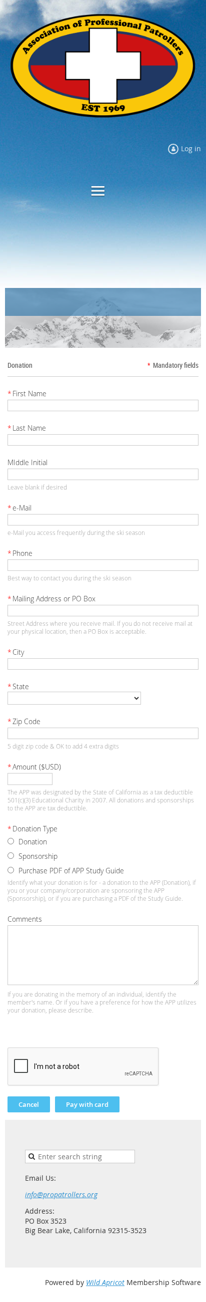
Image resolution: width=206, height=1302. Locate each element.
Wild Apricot (105, 1282)
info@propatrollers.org (61, 1194)
